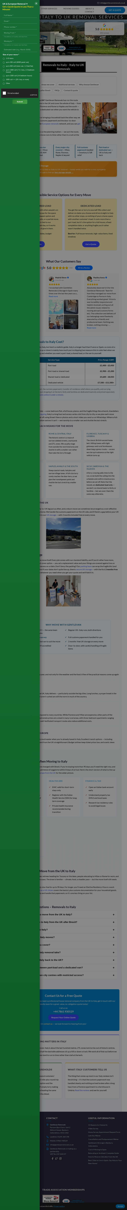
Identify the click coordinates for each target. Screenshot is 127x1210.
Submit (20, 102)
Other (8, 83)
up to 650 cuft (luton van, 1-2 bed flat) (19, 66)
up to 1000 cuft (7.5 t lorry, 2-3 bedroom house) (20, 71)
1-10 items (10, 58)
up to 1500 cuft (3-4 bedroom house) (19, 76)
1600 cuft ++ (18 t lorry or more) (17, 79)
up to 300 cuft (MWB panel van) (17, 62)
